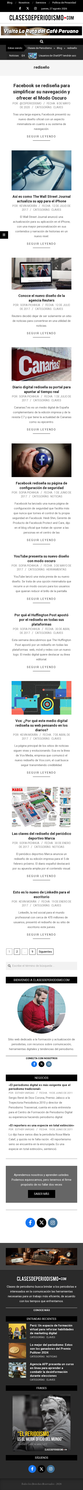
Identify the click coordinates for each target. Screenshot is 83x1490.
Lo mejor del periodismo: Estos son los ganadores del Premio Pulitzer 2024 (51, 1348)
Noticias (56, 496)
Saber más (41, 1193)
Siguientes (45, 951)
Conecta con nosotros (41, 1058)
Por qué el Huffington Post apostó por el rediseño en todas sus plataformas (41, 619)
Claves (58, 107)
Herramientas (56, 569)
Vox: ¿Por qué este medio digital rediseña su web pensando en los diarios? (41, 725)
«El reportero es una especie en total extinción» (41, 1125)
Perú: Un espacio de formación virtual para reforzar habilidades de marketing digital (52, 1329)
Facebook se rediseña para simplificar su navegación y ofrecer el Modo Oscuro (41, 92)
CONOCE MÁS (41, 1310)
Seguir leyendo (41, 136)
